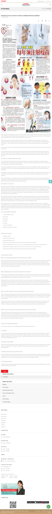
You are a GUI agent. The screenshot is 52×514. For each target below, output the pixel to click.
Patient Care (3, 418)
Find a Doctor (4, 414)
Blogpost (4, 384)
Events (4, 396)
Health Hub (3, 420)
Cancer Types (5, 387)
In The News (5, 376)
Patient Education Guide (8, 390)
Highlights (3, 422)
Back (4, 371)
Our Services (3, 416)
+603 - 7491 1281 (6, 470)
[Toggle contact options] (48, 507)
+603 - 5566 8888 (6, 443)
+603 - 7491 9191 (6, 449)
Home (44, 8)
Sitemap (49, 512)
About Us (3, 424)
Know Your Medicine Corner (8, 393)
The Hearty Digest (6, 401)
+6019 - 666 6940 (6, 437)
